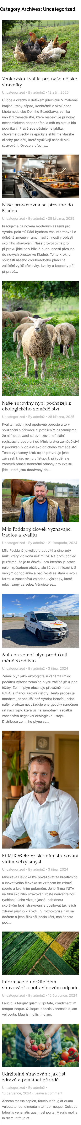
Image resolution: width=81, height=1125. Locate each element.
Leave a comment (48, 1093)
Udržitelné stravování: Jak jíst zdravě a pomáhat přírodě (33, 1077)
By (36, 92)
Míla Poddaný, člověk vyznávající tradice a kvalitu (37, 532)
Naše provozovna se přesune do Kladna (37, 208)
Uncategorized (13, 92)
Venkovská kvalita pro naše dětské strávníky (39, 82)
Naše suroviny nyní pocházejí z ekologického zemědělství (36, 406)
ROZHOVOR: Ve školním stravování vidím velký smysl (40, 858)
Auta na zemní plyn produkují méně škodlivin (34, 658)
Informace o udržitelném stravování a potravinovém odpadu (40, 985)
